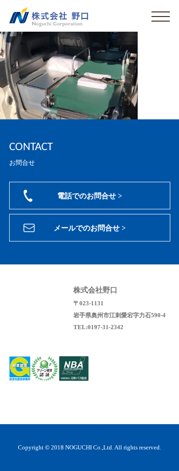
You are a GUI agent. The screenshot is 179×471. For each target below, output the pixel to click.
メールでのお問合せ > (90, 228)
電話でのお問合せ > (89, 196)
